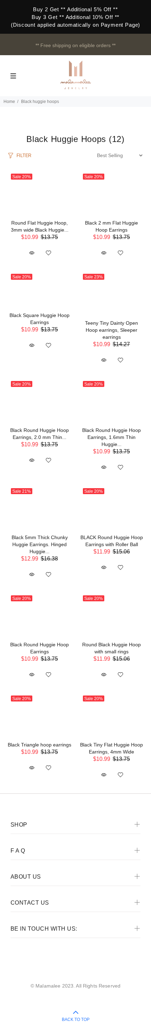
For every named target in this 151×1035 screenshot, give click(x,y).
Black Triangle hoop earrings (39, 745)
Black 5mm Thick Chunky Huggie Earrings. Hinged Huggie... (40, 544)
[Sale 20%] (39, 192)
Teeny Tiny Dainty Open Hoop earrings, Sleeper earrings (111, 330)
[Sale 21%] (39, 507)
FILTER (24, 155)
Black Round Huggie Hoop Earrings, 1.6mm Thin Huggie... (111, 437)
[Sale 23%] (111, 293)
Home (9, 101)
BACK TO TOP (76, 1019)
